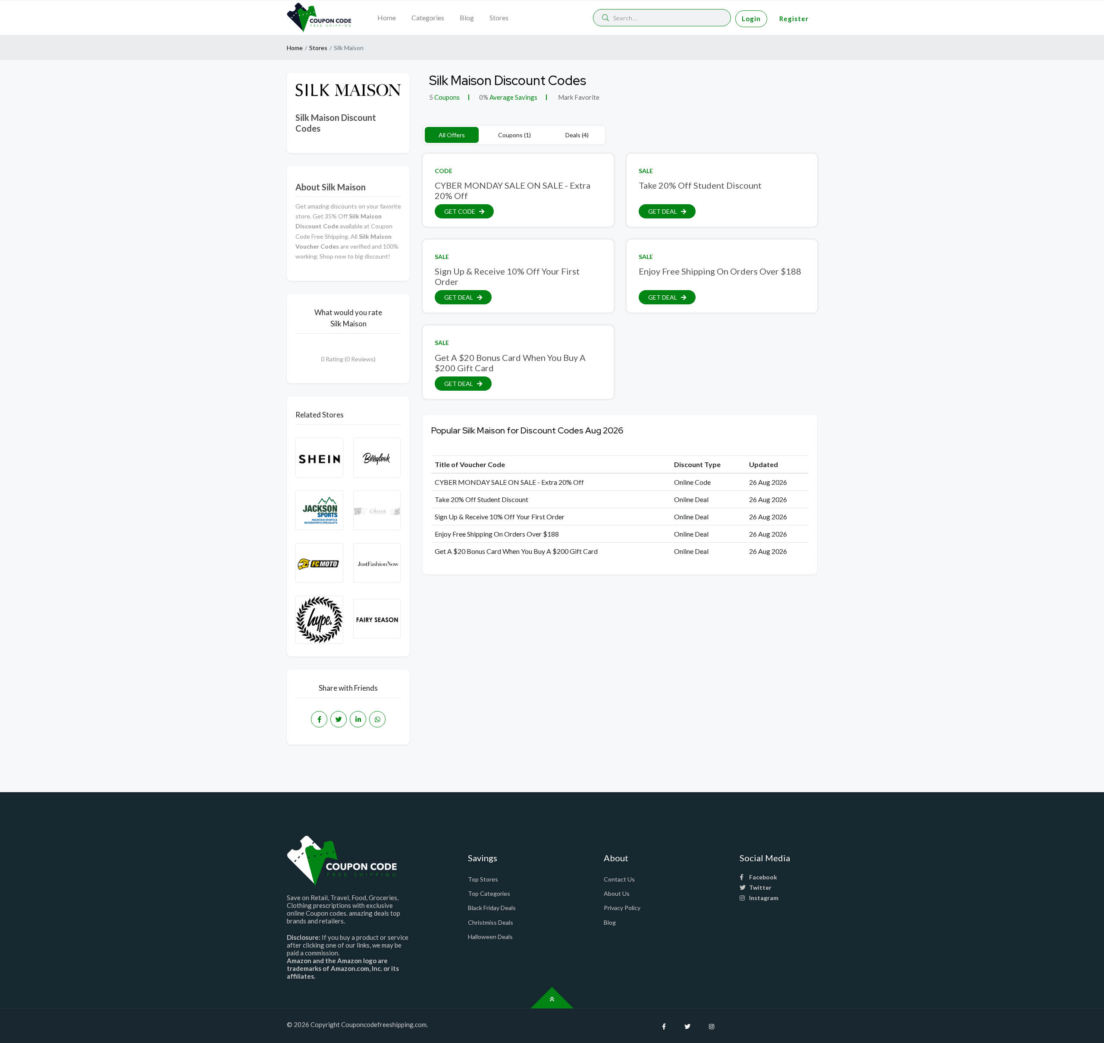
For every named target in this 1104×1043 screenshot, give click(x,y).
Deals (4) (577, 135)
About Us (617, 893)
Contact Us (619, 879)
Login (751, 18)
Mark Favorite (578, 97)
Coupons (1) (514, 135)
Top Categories (489, 893)
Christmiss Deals (490, 922)
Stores (498, 17)
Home (386, 17)
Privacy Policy (622, 907)
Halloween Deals (490, 936)
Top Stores (483, 879)
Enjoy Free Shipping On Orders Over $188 (720, 271)
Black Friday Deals (492, 907)
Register (794, 18)
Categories (427, 17)
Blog (467, 17)
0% (483, 97)
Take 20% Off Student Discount (700, 185)
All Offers (452, 135)
